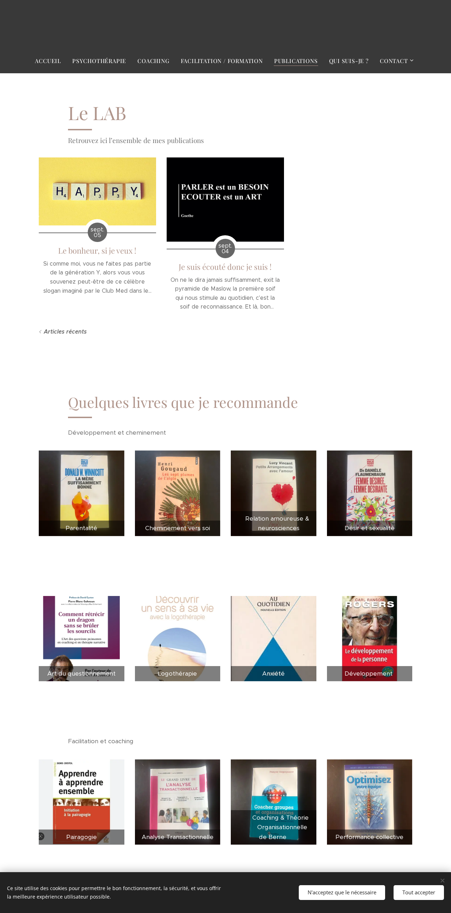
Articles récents (65, 331)
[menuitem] (51, 61)
